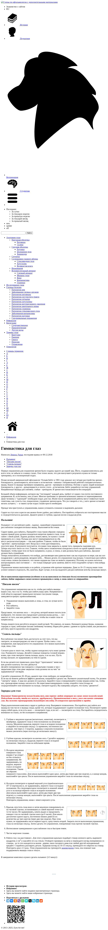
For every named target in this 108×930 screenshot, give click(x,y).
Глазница (21, 282)
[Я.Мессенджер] (26, 900)
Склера (20, 245)
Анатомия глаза (13, 237)
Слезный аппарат (25, 273)
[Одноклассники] (15, 900)
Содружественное (20, 325)
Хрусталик (22, 264)
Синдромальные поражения (24, 318)
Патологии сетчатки (21, 299)
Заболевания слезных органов (25, 292)
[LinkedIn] (37, 900)
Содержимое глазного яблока (25, 259)
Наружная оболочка (21, 240)
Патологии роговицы (21, 294)
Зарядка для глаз (13, 466)
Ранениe (15, 337)
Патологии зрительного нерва (25, 306)
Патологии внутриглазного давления (28, 304)
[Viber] (19, 900)
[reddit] (41, 900)
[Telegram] (7, 900)
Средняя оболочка (20, 247)
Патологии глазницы (21, 309)
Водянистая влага (25, 266)
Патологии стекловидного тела (26, 311)
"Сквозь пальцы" (14, 464)
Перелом (15, 342)
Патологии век (18, 290)
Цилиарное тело (24, 252)
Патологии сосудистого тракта (25, 297)
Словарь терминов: (15, 351)
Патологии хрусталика (22, 301)
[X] (30, 900)
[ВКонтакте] (11, 900)
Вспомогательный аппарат (24, 271)
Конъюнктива (23, 280)
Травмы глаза (12, 332)
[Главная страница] (12, 432)
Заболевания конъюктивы (23, 313)
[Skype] (33, 900)
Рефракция (11, 320)
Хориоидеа (22, 254)
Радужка (20, 249)
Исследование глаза (15, 285)
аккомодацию (68, 848)
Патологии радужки (21, 316)
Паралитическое (19, 328)
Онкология (11, 347)
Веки (19, 278)
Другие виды (17, 330)
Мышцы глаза (23, 275)
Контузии (16, 335)
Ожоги (15, 339)
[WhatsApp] (22, 900)
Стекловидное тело (25, 261)
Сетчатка (16, 256)
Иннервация (17, 268)
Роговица (21, 242)
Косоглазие (11, 323)
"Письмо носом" (13, 461)
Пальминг (10, 459)
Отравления (17, 344)
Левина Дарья (16, 455)
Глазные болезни (13, 287)
